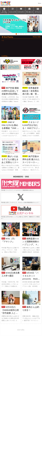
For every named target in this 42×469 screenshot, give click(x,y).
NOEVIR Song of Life (15, 82)
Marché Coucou (12, 95)
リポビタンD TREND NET (16, 73)
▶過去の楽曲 (36, 37)
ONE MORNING (15, 62)
